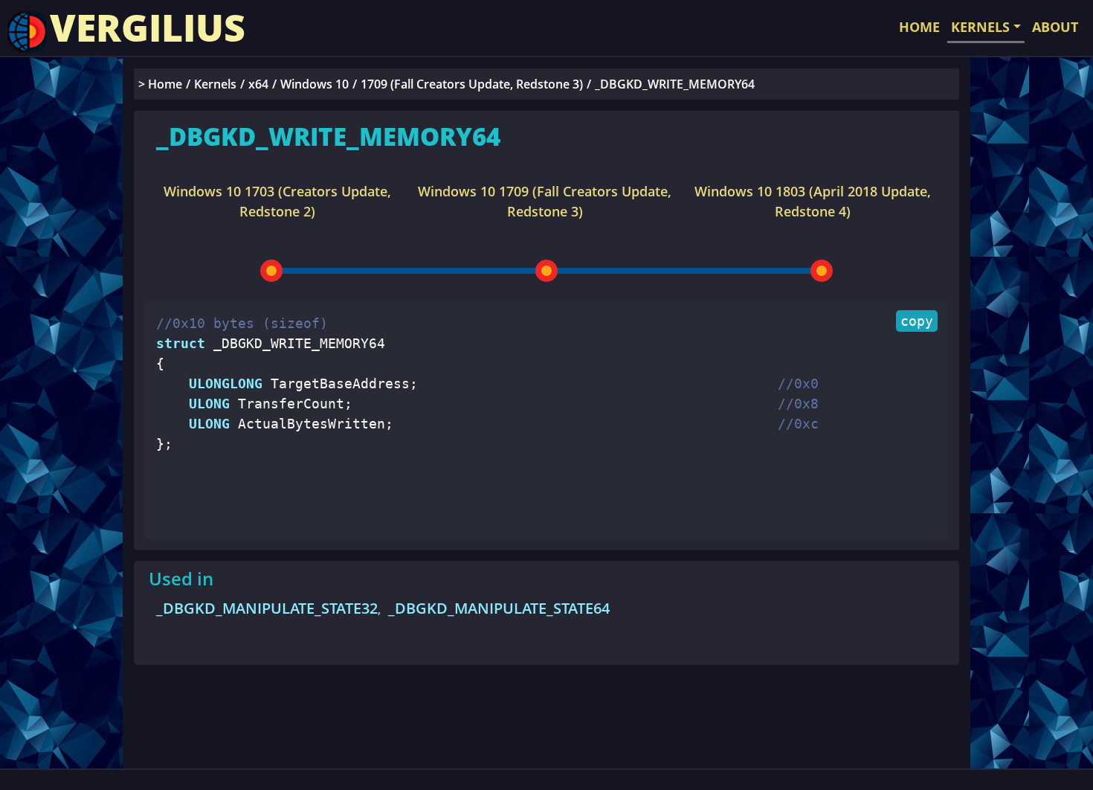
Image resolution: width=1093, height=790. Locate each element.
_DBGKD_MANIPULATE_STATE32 (267, 608)
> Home (160, 84)
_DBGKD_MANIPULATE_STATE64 (499, 608)
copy (916, 321)
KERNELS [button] (980, 27)
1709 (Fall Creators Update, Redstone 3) (472, 84)
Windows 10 (314, 84)
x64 (258, 84)
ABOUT (1055, 27)
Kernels (215, 84)
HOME (919, 27)
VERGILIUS (147, 27)
